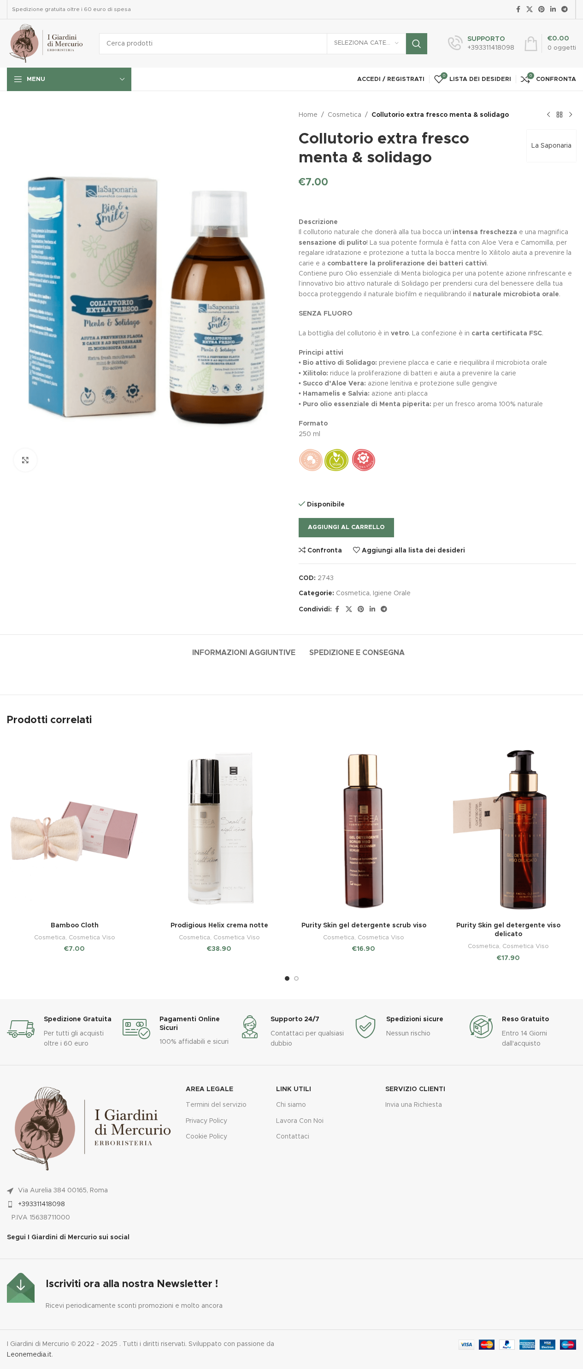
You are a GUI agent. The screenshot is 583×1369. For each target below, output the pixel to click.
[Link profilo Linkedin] (553, 9)
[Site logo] (46, 43)
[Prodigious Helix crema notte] (219, 827)
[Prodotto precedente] (548, 115)
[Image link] (21, 1287)
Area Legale (209, 1089)
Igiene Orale (392, 593)
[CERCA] (416, 43)
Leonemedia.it (29, 1355)
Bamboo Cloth (75, 925)
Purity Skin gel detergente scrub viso (363, 925)
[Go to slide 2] (296, 978)
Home (308, 115)
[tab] (243, 648)
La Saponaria (551, 146)
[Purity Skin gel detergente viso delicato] (508, 827)
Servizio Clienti (415, 1089)
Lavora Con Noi (300, 1121)
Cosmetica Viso (92, 937)
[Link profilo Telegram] (565, 9)
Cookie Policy (206, 1136)
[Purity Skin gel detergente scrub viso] (364, 827)
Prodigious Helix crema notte (219, 925)
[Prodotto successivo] (570, 115)
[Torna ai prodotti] (559, 115)
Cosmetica (344, 115)
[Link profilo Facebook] (518, 9)
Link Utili (293, 1089)
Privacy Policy (206, 1121)
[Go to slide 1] (287, 978)
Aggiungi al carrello (346, 527)
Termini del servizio (216, 1105)
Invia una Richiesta (413, 1105)
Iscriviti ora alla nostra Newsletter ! (132, 1284)
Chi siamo (291, 1105)
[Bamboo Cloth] (74, 827)
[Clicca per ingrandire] (25, 460)
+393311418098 (41, 1204)
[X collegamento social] (530, 9)
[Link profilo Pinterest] (542, 9)
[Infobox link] (481, 43)
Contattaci (292, 1136)
